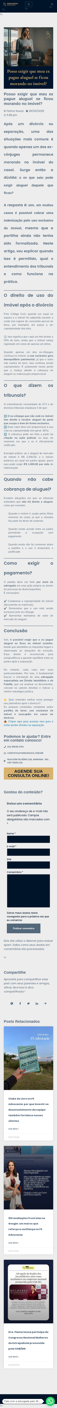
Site (9, 859)
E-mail (11, 846)
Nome (11, 833)
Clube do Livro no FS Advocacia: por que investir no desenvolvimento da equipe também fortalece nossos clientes (28, 1110)
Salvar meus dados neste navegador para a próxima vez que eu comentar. (28, 916)
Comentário (15, 872)
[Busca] (52, 4)
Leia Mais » (13, 1129)
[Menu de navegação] (28, 4)
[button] (50, 1401)
